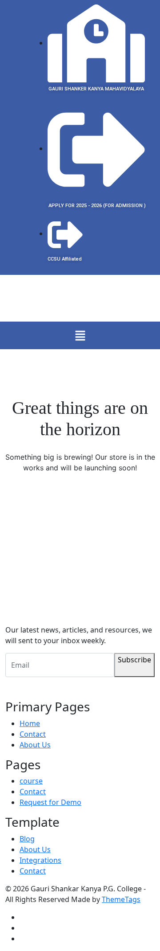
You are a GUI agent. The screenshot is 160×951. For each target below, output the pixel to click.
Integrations (40, 860)
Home (30, 723)
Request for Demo (50, 802)
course (31, 781)
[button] (80, 335)
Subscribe (134, 660)
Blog (27, 839)
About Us (35, 745)
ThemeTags (121, 899)
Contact (33, 734)
